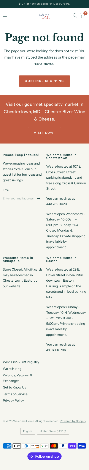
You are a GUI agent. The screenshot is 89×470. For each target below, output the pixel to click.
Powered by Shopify (73, 421)
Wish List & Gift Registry (21, 362)
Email (6, 190)
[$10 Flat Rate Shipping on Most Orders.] (44, 4)
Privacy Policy (13, 400)
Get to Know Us (14, 387)
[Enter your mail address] (38, 198)
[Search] (74, 15)
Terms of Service (15, 394)
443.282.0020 (56, 204)
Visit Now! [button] (44, 132)
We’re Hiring (12, 369)
